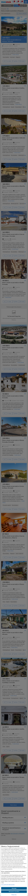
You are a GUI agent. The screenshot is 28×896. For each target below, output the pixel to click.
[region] (14, 870)
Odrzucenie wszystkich (14, 891)
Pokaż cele (14, 894)
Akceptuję (14, 888)
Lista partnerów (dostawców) (8, 884)
